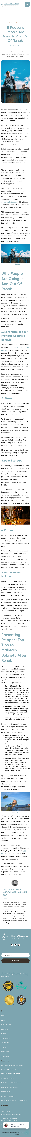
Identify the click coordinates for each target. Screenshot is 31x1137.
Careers (4, 1047)
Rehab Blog (5, 1051)
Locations (4, 1029)
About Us (4, 1020)
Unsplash (17, 264)
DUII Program (5, 1091)
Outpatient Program (7, 1078)
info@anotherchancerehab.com (11, 1114)
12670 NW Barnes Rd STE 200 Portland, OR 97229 (9, 1119)
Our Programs (5, 1038)
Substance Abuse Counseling (10, 1082)
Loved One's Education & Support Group (14, 1100)
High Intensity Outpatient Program (12, 1065)
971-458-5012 (6, 1111)
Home (3, 1015)
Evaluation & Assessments (9, 1087)
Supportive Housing (7, 1096)
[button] (27, 4)
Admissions (5, 1042)
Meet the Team (6, 1024)
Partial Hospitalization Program (11, 1069)
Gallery (3, 1033)
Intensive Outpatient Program (10, 1073)
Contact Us (5, 1056)
